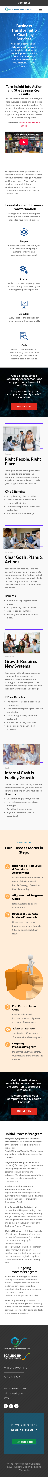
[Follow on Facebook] (6, 1406)
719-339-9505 (12, 1376)
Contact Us (24, 2)
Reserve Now (24, 406)
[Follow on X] (16, 1406)
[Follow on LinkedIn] (11, 1406)
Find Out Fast (24, 1442)
